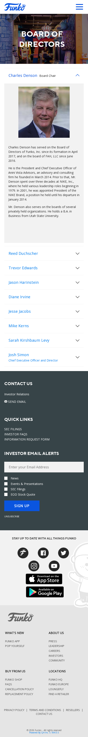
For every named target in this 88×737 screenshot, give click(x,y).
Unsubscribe (11, 516)
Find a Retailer (59, 694)
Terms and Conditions (45, 710)
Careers (54, 651)
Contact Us (44, 714)
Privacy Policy (14, 710)
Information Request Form (27, 439)
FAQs (8, 684)
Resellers (73, 710)
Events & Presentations (27, 483)
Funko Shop (13, 679)
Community (57, 660)
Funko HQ (55, 679)
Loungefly (56, 689)
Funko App (12, 641)
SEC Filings (13, 429)
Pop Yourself (14, 646)
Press (53, 641)
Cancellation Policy (19, 689)
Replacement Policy (19, 694)
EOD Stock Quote (23, 494)
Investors (56, 656)
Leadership (56, 646)
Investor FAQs (15, 434)
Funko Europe (59, 684)
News (15, 478)
